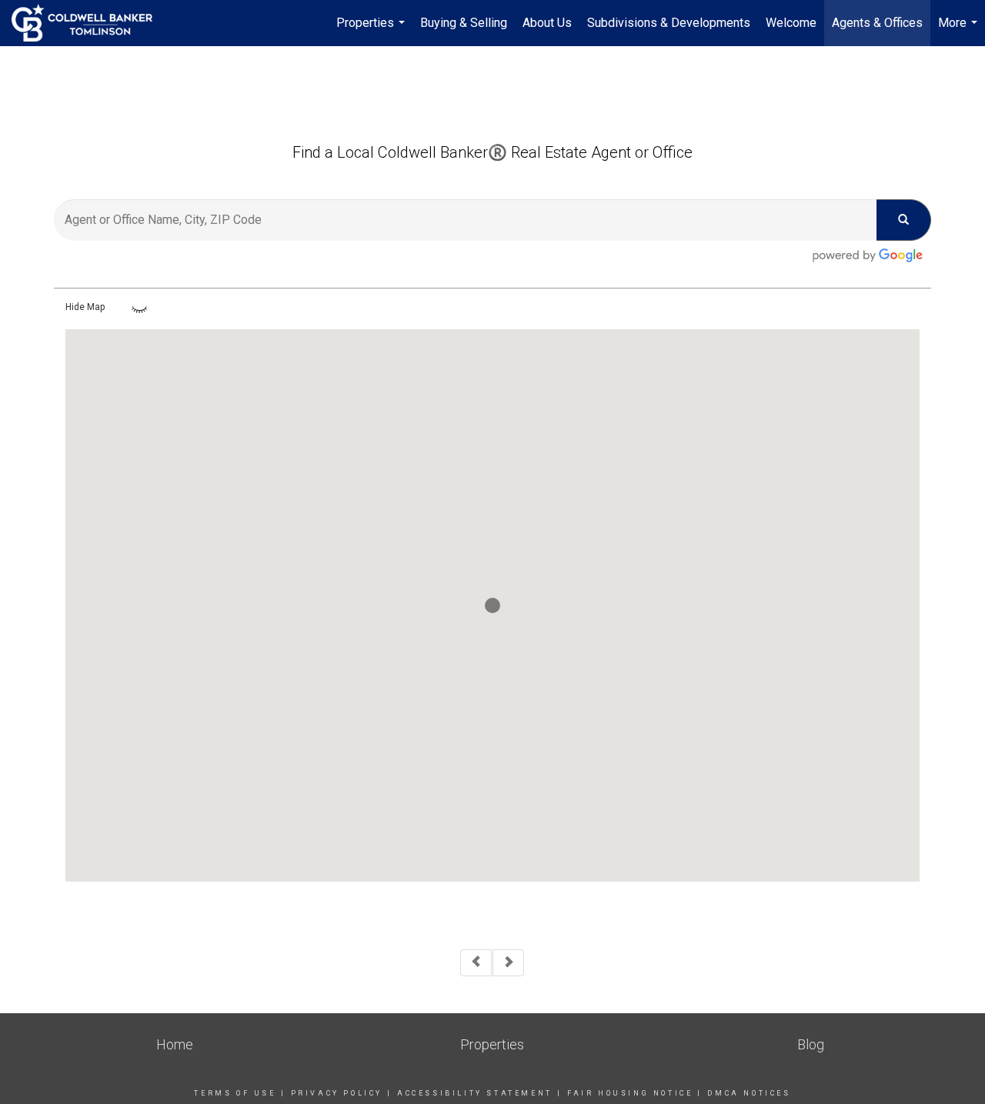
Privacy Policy (336, 1093)
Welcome (791, 22)
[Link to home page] (90, 23)
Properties (372, 30)
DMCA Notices (748, 1093)
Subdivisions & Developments (668, 22)
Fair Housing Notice (630, 1093)
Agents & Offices (877, 22)
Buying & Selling (463, 22)
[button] (492, 605)
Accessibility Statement (475, 1093)
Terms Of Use (234, 1093)
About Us (547, 22)
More (959, 30)
